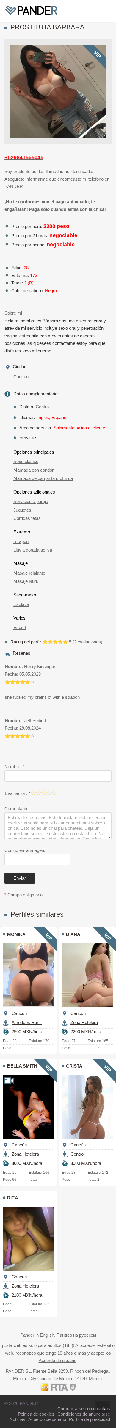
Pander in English (37, 1335)
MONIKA (16, 934)
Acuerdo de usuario (57, 1360)
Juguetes (22, 509)
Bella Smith (22, 1065)
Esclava (21, 604)
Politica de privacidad (89, 1419)
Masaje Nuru (25, 581)
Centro (42, 406)
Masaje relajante (29, 572)
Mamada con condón (33, 470)
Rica (12, 1197)
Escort (19, 627)
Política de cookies (36, 1413)
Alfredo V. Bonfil (27, 1022)
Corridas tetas (27, 518)
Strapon (21, 541)
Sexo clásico (25, 461)
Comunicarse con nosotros (83, 1408)
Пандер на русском (76, 1335)
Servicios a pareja (30, 501)
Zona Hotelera (84, 1022)
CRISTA (74, 1065)
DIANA (73, 934)
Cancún (21, 376)
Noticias (17, 1419)
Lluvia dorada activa (32, 549)
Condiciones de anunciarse (83, 1413)
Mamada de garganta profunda (43, 478)
